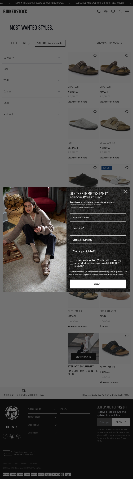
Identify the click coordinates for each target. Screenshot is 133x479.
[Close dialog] (125, 191)
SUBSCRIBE (98, 284)
